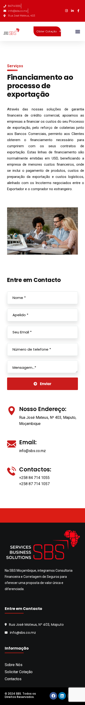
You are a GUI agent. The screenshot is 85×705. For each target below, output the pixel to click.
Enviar (45, 383)
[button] (77, 31)
